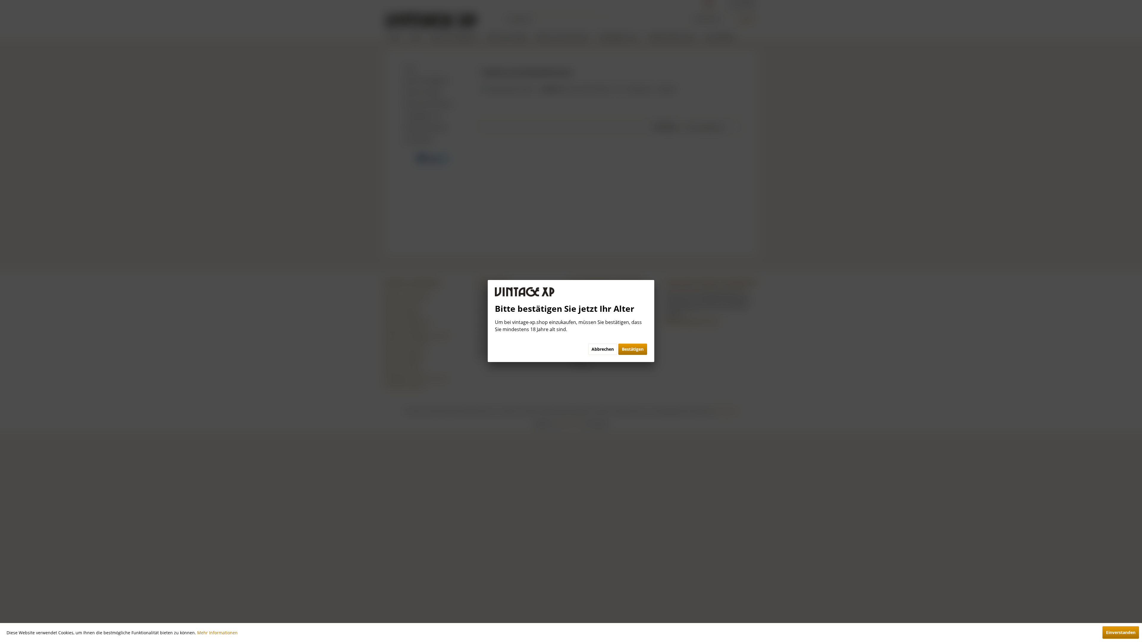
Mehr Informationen (217, 632)
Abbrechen (603, 349)
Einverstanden (1120, 632)
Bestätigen (633, 349)
